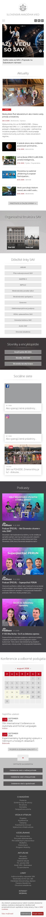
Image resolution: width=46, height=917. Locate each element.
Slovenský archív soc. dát (23, 879)
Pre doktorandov (23, 836)
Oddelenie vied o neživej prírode (23, 770)
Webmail (23, 893)
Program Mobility (23, 847)
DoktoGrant (23, 845)
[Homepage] (23, 7)
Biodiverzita (15, 121)
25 (12, 697)
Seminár (28, 180)
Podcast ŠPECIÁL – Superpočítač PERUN (19, 582)
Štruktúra (23, 805)
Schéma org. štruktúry (23, 803)
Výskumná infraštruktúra (23, 827)
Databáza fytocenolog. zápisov (23, 881)
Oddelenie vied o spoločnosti (23, 784)
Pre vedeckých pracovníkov (23, 841)
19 (17, 692)
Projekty (23, 818)
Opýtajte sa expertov (23, 764)
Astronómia (29, 149)
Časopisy (23, 823)
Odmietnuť (25, 914)
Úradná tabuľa (23, 861)
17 (7, 692)
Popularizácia (35, 163)
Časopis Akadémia (23, 883)
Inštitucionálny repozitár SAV (23, 877)
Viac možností (7, 914)
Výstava (22, 121)
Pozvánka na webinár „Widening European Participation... (26, 173)
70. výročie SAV (23, 863)
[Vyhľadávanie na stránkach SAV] (35, 20)
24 (7, 697)
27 (22, 697)
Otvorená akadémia (23, 885)
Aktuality (23, 856)
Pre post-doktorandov (23, 838)
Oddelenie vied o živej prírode (23, 777)
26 (17, 697)
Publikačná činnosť (23, 825)
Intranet (23, 891)
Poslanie (23, 800)
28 (27, 697)
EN (42, 20)
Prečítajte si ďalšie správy (23, 203)
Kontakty (23, 807)
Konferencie (23, 821)
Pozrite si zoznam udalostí (23, 749)
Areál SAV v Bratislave (23, 865)
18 (12, 692)
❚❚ (10, 230)
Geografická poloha (23, 809)
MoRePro (23, 843)
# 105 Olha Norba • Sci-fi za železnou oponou (20, 634)
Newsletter (23, 859)
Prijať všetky (38, 914)
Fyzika (27, 163)
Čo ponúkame (23, 867)
